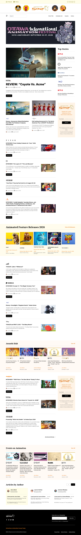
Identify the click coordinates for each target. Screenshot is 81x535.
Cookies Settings (72, 531)
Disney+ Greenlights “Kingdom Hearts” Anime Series (21, 305)
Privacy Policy (65, 521)
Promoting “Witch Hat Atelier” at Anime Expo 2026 (21, 419)
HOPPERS (22, 248)
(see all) (25, 496)
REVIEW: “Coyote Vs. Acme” (26, 84)
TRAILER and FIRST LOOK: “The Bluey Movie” (19, 324)
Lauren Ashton (38, 490)
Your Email (61, 118)
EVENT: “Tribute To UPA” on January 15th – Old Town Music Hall (68, 467)
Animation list (59, 16)
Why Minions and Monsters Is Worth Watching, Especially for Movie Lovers (40, 502)
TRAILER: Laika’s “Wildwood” (14, 266)
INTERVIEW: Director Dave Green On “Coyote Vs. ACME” (22, 400)
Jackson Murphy (62, 490)
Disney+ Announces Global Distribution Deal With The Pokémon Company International (17, 123)
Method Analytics (23, 531)
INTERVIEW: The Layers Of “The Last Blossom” (19, 164)
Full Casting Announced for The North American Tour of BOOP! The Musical (16, 502)
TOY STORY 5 (65, 248)
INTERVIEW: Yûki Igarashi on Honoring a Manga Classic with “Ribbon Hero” (40, 499)
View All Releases (70, 227)
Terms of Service (64, 531)
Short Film (50, 16)
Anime (72, 16)
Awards (66, 16)
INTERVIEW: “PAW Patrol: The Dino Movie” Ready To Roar (23, 379)
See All (73, 343)
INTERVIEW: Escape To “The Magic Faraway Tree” (20, 286)
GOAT (7, 247)
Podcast (10, 1)
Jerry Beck (13, 490)
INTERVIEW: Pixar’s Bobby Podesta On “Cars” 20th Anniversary (63, 499)
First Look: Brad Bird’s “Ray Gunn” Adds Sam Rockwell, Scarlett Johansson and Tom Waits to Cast (66, 58)
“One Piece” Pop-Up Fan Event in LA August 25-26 (20, 183)
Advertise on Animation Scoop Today (15, 528)
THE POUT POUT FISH (39, 247)
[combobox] (18, 16)
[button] (68, 484)
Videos (17, 1)
